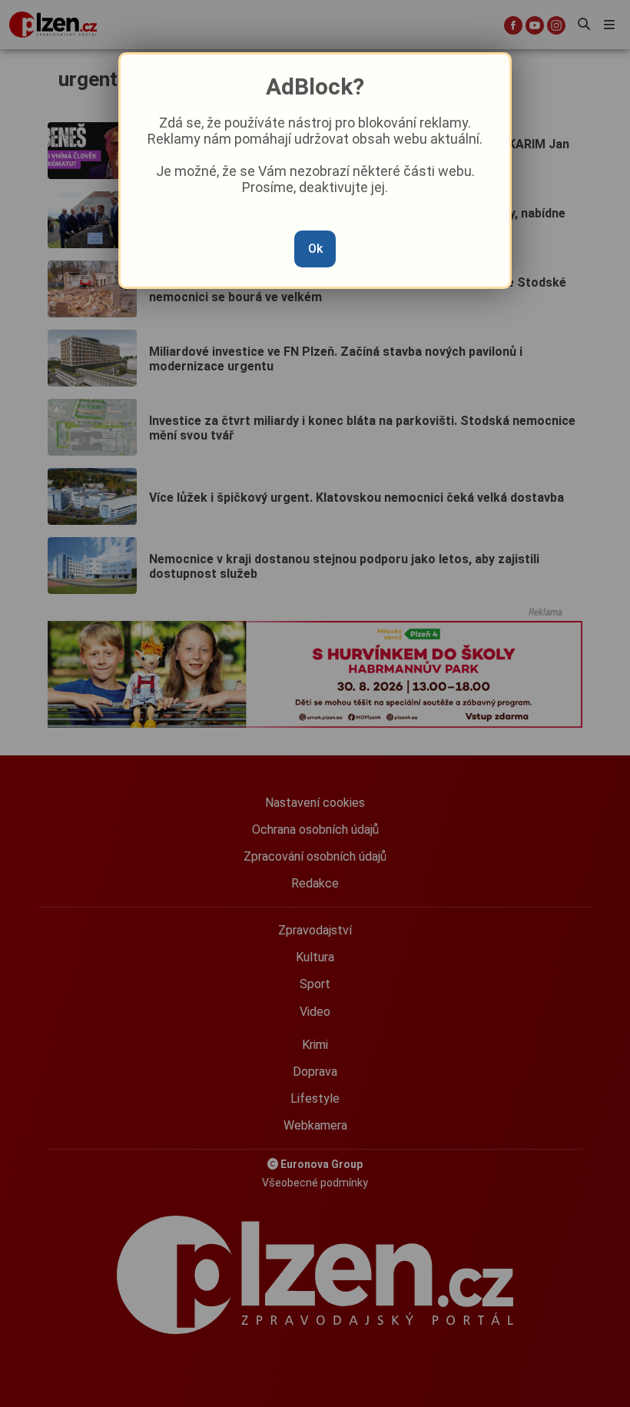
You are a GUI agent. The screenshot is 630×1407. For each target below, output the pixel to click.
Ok (315, 248)
